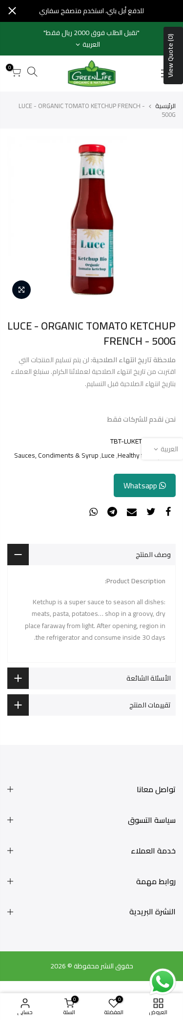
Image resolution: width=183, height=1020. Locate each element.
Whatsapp (141, 485)
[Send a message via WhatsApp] (162, 981)
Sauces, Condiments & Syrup (56, 455)
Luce (108, 455)
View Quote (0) (170, 55)
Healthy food (136, 455)
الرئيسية (165, 105)
